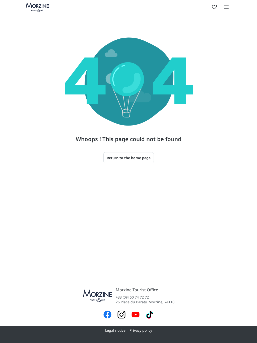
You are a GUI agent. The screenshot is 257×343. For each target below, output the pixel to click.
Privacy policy (141, 330)
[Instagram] (121, 315)
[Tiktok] (150, 315)
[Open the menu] (226, 7)
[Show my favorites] (214, 7)
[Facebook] (107, 315)
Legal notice (115, 330)
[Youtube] (136, 315)
